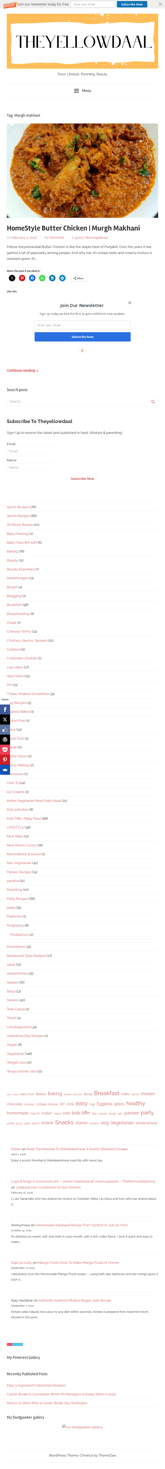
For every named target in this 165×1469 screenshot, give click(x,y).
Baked (41, 1094)
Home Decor (17, 756)
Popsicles (14, 916)
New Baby (15, 836)
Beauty (12, 560)
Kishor (16, 1149)
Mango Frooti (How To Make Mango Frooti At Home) (78, 1263)
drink (70, 1104)
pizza (19, 1123)
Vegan (12, 1045)
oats (120, 1113)
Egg (92, 1104)
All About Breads (20, 525)
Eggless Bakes (18, 712)
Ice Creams (16, 792)
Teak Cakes (16, 1009)
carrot (135, 1094)
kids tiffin (81, 1112)
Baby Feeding (18, 534)
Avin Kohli (57, 238)
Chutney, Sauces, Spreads (27, 640)
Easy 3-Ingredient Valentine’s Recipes (36, 1385)
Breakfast (14, 605)
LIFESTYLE (15, 827)
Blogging (14, 596)
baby (16, 1094)
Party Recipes (17, 899)
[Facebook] (5, 709)
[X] (5, 720)
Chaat (11, 623)
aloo (9, 1094)
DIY (9, 685)
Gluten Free (16, 721)
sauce (35, 1123)
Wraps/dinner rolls (22, 1071)
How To (13, 783)
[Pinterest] (5, 760)
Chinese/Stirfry (19, 631)
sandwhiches (17, 973)
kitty (94, 1113)
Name (11, 460)
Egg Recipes (17, 703)
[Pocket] (5, 750)
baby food (27, 1094)
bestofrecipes (17, 578)
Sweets (13, 1000)
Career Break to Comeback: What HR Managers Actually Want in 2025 (61, 1394)
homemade (17, 1113)
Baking (12, 551)
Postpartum (19, 935)
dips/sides (15, 676)
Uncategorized (18, 1027)
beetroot (77, 1094)
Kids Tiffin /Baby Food (24, 819)
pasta (11, 907)
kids (66, 1113)
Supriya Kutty (21, 1263)
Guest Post (15, 738)
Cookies (13, 649)
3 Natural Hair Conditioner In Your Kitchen (48, 1187)
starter (81, 1122)
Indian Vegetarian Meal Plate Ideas (34, 801)
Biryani (12, 587)
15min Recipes (18, 507)
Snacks (12, 982)
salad (11, 964)
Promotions (16, 947)
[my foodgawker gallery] (82, 1427)
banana (67, 1094)
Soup (11, 991)
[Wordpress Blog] (5, 740)
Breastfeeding (18, 614)
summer (94, 1123)
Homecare (15, 774)
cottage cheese (47, 1104)
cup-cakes (15, 667)
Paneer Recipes (19, 872)
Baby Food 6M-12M (22, 542)
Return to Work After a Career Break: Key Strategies (47, 1403)
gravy (79, 238)
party (147, 1112)
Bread (88, 1094)
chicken (147, 1093)
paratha (13, 881)
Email (11, 444)
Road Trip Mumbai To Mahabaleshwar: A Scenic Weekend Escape (77, 1149)
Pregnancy (15, 925)
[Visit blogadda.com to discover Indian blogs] (15, 1345)
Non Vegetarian (96, 238)
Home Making (18, 765)
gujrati (12, 747)
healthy (135, 1103)
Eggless (104, 1103)
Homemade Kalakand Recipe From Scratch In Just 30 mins (82, 1225)
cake (125, 1094)
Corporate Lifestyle (22, 658)
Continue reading (21, 370)
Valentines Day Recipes (25, 1036)
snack (47, 1122)
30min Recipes (18, 516)
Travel (11, 1018)
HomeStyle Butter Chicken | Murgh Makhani (73, 228)
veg (105, 1122)
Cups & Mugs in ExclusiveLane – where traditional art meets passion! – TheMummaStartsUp (83, 1181)
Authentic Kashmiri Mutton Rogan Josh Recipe (74, 1300)
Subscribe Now (132, 4)
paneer (131, 1112)
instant (57, 1113)
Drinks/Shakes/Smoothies (28, 694)
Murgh (112, 1113)
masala (103, 1113)
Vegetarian (15, 1054)
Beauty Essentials (20, 569)
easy (82, 1103)
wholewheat (146, 1123)
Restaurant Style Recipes (26, 956)
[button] (82, 4)
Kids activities (17, 809)
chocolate (15, 1104)
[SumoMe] (5, 770)
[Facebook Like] (5, 730)
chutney (29, 1104)
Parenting (14, 890)
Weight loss (16, 1062)
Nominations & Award (24, 854)
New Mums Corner (22, 845)
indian (47, 1113)
